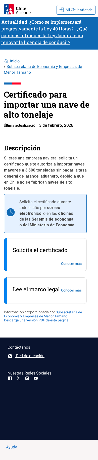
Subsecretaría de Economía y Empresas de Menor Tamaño (43, 314)
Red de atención (29, 355)
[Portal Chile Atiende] (17, 9)
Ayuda (11, 447)
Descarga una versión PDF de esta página (36, 320)
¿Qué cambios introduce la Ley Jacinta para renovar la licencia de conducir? (44, 35)
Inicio (15, 61)
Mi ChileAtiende (79, 9)
